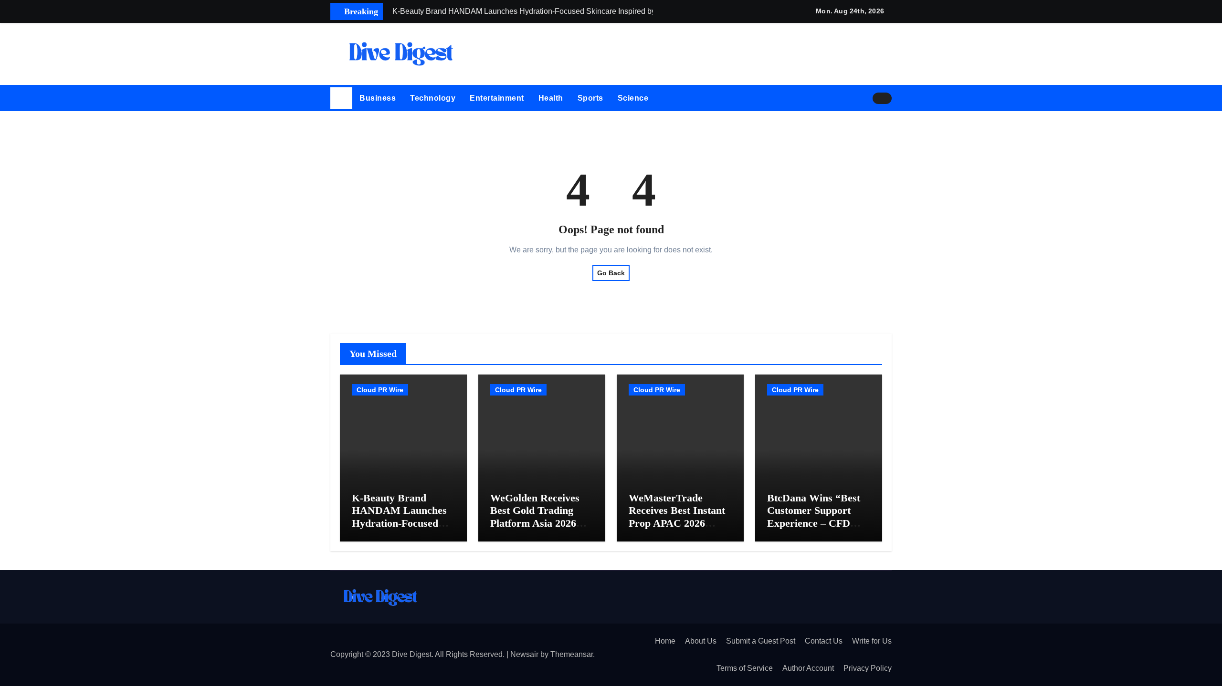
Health (550, 98)
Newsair (524, 654)
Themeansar (571, 654)
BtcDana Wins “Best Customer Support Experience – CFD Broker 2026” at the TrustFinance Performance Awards (814, 529)
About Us (700, 641)
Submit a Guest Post (760, 641)
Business (377, 98)
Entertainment (497, 98)
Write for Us (872, 641)
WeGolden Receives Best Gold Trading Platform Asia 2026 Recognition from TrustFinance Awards (538, 523)
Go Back (611, 273)
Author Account (808, 668)
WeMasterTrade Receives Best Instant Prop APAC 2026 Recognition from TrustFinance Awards (677, 523)
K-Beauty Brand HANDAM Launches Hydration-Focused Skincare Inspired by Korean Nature (399, 523)
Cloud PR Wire (380, 390)
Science (633, 98)
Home (665, 641)
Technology (432, 98)
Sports (590, 98)
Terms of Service (744, 668)
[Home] (341, 98)
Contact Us (824, 641)
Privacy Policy (867, 668)
